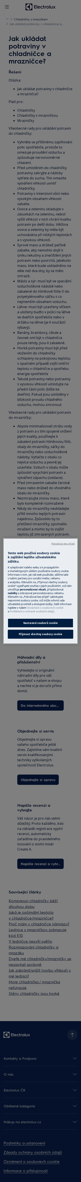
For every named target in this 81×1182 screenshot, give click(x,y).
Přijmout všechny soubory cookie (40, 634)
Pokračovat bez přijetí (63, 543)
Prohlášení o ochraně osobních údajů (32, 611)
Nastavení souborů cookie (40, 623)
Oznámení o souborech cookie (45, 607)
